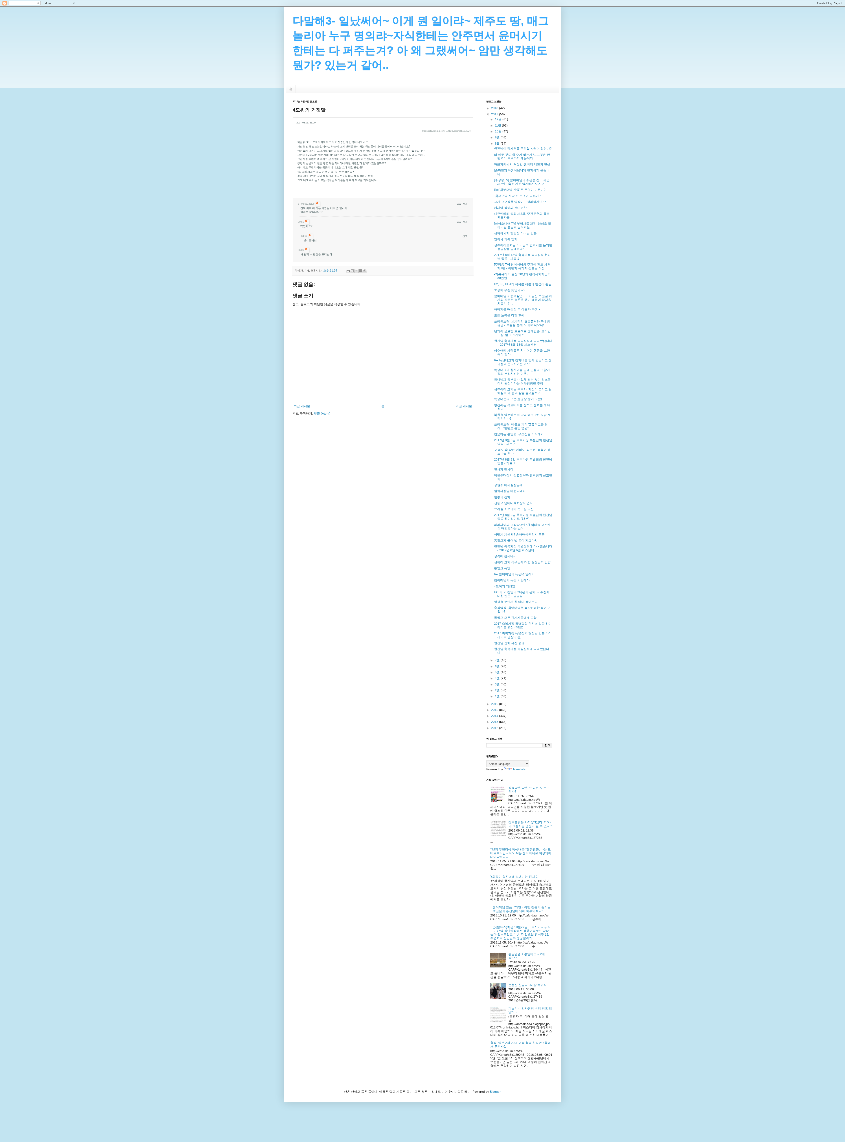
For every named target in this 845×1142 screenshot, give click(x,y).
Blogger (495, 1091)
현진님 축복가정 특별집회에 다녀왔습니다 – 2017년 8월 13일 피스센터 (523, 342)
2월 (498, 690)
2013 (495, 721)
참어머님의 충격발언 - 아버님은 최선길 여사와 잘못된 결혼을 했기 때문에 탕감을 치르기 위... (523, 299)
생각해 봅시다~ (504, 556)
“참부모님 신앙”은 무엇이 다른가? (517, 196)
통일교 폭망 (502, 568)
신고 (465, 203)
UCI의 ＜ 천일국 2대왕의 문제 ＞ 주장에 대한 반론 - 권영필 (521, 594)
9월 (498, 137)
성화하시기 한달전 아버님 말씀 (515, 233)
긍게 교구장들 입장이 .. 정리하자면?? (520, 202)
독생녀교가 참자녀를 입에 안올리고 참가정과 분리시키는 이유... (522, 371)
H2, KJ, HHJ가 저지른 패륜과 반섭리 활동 (522, 284)
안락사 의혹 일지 (505, 239)
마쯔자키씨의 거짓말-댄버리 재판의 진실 (522, 164)
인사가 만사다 (503, 469)
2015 (495, 710)
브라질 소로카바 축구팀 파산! (514, 509)
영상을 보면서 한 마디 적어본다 (516, 602)
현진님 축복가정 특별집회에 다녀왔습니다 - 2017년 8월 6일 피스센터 (523, 548)
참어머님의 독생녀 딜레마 (512, 580)
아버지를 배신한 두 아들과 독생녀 (517, 309)
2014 (495, 716)
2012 (495, 728)
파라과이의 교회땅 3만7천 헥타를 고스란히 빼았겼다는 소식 (522, 526)
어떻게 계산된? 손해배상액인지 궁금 (519, 534)
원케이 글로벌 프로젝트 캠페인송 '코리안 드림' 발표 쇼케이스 (522, 333)
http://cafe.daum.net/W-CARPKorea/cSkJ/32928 (446, 130)
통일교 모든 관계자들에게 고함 (515, 617)
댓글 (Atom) (322, 413)
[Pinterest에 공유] (365, 271)
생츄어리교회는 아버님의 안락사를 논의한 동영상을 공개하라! (523, 247)
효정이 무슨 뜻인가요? (509, 290)
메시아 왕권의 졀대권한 (510, 207)
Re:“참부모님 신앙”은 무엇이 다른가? (520, 189)
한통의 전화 (502, 497)
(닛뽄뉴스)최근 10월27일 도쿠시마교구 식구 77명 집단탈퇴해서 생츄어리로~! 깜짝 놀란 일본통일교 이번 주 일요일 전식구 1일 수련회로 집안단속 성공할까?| (520, 932)
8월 (498, 143)
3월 (498, 684)
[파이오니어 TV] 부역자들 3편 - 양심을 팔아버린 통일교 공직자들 (522, 225)
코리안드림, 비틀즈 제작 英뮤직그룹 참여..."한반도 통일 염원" (521, 426)
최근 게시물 (302, 406)
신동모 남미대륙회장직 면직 (513, 503)
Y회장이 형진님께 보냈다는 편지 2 (514, 876)
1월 (498, 696)
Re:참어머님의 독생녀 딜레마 (514, 574)
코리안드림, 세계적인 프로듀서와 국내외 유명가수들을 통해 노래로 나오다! (522, 323)
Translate (519, 769)
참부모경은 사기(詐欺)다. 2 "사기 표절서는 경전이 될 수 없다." (530, 824)
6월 (498, 666)
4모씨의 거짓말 (504, 586)
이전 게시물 (464, 406)
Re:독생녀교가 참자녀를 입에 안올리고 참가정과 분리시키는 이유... (523, 362)
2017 (495, 114)
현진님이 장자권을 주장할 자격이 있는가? (523, 148)
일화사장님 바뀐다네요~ (510, 491)
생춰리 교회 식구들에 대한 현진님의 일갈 (522, 562)
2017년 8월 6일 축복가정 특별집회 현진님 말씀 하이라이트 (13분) (523, 516)
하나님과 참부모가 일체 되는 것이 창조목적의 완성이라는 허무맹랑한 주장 (522, 381)
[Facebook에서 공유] (360, 271)
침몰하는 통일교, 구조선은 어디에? (518, 434)
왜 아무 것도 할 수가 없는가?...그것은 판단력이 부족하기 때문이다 (522, 156)
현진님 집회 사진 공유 (509, 643)
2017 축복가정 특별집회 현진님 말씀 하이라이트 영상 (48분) (523, 625)
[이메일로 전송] (348, 271)
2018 (495, 108)
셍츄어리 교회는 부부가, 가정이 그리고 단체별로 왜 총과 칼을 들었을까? (523, 391)
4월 (498, 678)
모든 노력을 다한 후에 (509, 315)
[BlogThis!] (352, 271)
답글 (459, 203)
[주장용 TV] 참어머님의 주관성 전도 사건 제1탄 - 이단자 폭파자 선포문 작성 (522, 266)
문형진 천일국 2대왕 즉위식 (527, 985)
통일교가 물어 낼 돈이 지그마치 (516, 540)
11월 (498, 125)
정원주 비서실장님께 (508, 485)
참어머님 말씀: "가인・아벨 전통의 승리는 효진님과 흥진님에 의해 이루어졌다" (522, 909)
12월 (498, 119)
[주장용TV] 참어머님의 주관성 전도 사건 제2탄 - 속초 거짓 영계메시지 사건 (521, 181)
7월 (498, 660)
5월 (498, 672)
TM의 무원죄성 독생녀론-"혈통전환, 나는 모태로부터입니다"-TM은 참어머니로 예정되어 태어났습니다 (520, 853)
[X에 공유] (356, 271)
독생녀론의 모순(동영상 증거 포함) (518, 399)
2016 (495, 704)
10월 (498, 131)
